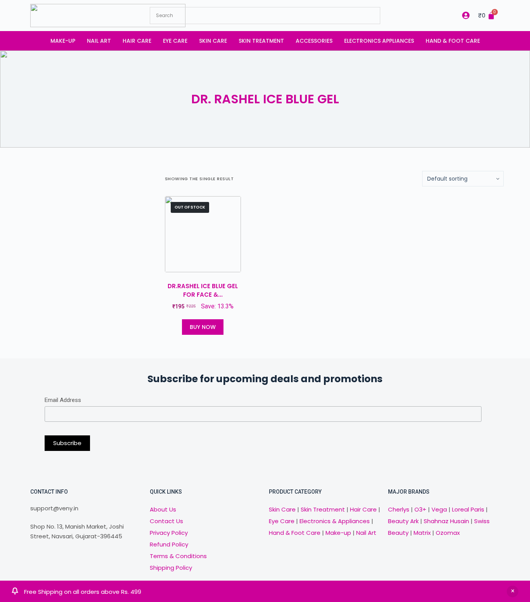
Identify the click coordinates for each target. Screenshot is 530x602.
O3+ (420, 509)
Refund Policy (169, 544)
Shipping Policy (171, 568)
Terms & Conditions (178, 556)
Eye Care (175, 41)
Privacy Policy (169, 533)
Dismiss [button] (512, 591)
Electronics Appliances (379, 41)
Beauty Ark (403, 521)
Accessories (314, 41)
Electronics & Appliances (335, 521)
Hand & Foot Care (453, 41)
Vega (439, 509)
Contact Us (166, 521)
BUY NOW (203, 327)
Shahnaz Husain (446, 521)
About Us (163, 509)
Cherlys (398, 509)
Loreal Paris (468, 509)
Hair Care (137, 41)
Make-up (62, 41)
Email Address (63, 400)
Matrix (422, 533)
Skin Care (213, 41)
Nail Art (99, 41)
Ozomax (448, 533)
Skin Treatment (261, 41)
